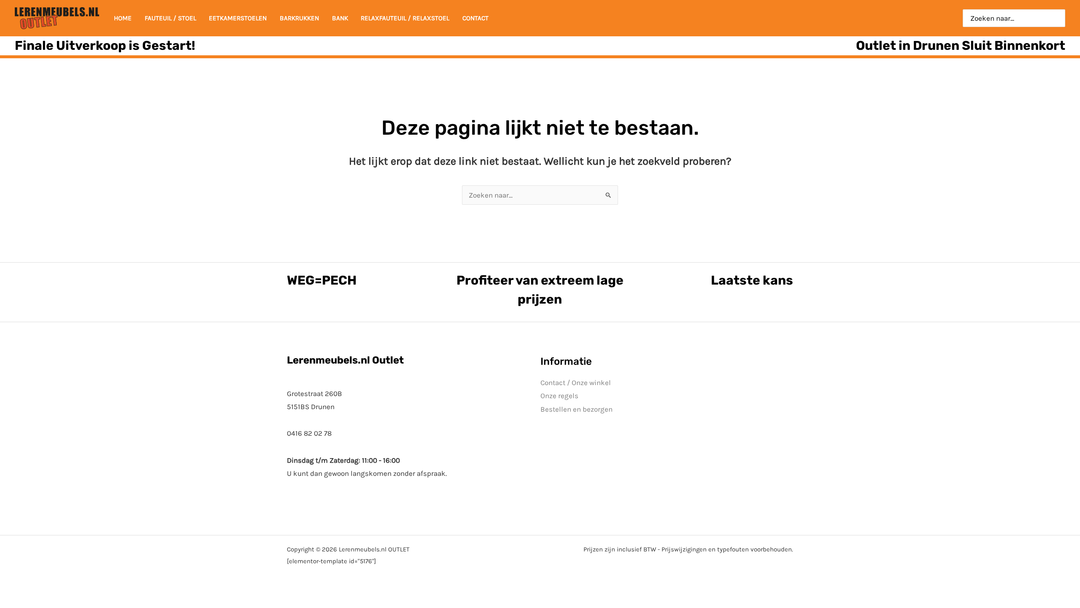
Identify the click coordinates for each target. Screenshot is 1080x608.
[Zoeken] (1059, 18)
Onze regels (559, 395)
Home (123, 18)
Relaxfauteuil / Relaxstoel (405, 18)
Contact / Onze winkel (575, 382)
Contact (475, 18)
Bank (340, 18)
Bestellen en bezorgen (576, 409)
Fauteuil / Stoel (170, 18)
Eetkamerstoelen (238, 18)
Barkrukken (299, 18)
